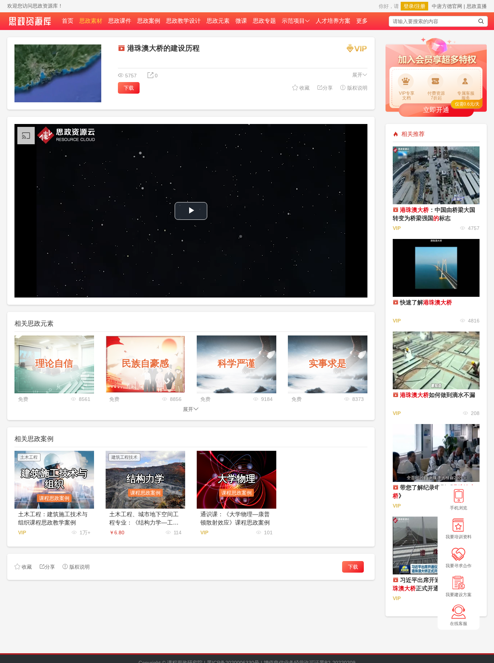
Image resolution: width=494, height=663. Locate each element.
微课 (241, 21)
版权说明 (356, 88)
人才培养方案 (333, 21)
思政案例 (148, 21)
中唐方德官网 (447, 6)
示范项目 (293, 21)
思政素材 (90, 21)
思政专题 (264, 21)
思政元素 (218, 21)
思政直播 (477, 6)
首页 (67, 21)
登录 (409, 6)
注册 (420, 6)
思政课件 (119, 21)
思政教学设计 (183, 21)
